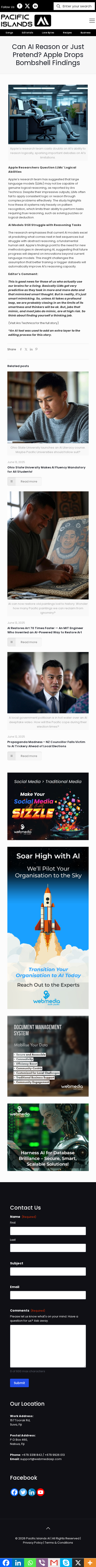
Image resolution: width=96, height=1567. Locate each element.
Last (13, 1240)
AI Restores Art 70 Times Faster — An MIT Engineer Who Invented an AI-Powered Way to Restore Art (45, 630)
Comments (27, 1310)
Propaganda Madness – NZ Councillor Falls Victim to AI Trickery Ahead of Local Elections (46, 744)
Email (14, 1287)
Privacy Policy (33, 1542)
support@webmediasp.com (41, 1459)
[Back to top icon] (48, 1528)
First (13, 1223)
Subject (16, 1263)
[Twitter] (23, 1492)
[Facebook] (14, 1492)
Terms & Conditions (59, 1542)
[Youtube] (40, 1492)
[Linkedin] (32, 1492)
